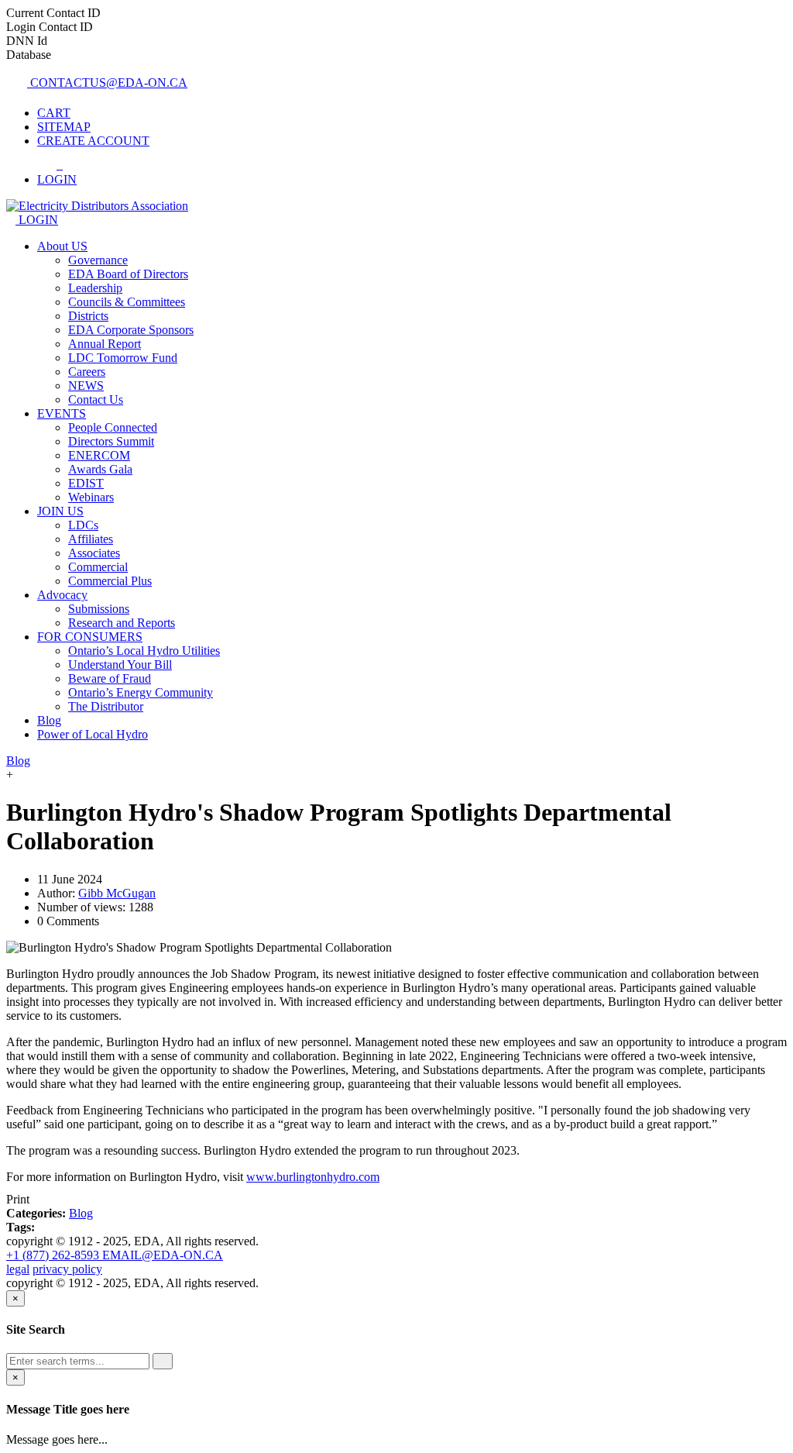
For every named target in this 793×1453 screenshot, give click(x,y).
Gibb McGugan (117, 893)
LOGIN (36, 219)
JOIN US (60, 511)
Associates (94, 553)
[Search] (163, 1361)
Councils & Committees (126, 301)
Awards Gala (100, 469)
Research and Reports (121, 622)
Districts (88, 315)
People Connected (112, 427)
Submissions (98, 608)
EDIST (86, 483)
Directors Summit (111, 441)
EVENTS (61, 413)
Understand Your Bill (120, 664)
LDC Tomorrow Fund (122, 357)
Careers (86, 371)
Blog (49, 720)
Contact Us (95, 399)
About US (62, 246)
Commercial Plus (110, 580)
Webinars (91, 497)
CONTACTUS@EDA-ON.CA (107, 82)
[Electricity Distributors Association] (97, 205)
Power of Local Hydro (92, 734)
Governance (98, 260)
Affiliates (90, 539)
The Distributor (105, 706)
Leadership (95, 287)
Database (28, 54)
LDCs (83, 525)
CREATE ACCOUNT (93, 140)
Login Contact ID (49, 26)
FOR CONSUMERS (89, 636)
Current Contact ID (53, 12)
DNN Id (26, 40)
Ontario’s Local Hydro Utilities (144, 650)
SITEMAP (64, 126)
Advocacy (62, 594)
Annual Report (104, 343)
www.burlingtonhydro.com (312, 1176)
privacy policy (67, 1269)
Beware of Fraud (109, 678)
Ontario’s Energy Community (140, 692)
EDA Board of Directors (128, 274)
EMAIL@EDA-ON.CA (162, 1255)
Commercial (98, 566)
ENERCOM (99, 455)
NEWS (86, 385)
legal (17, 1269)
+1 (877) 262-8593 (54, 1255)
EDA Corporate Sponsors (131, 329)
